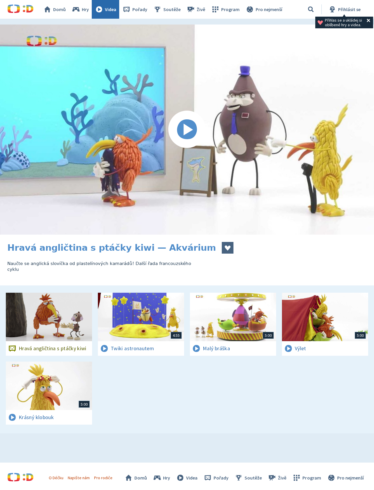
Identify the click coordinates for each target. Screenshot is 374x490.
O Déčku (56, 477)
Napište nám (78, 477)
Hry (85, 9)
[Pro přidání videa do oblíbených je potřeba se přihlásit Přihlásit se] (227, 248)
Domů (59, 9)
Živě (201, 9)
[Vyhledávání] (310, 9)
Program (230, 9)
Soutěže (172, 9)
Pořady (139, 9)
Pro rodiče (103, 477)
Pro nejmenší (269, 9)
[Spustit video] (187, 130)
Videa (110, 9)
